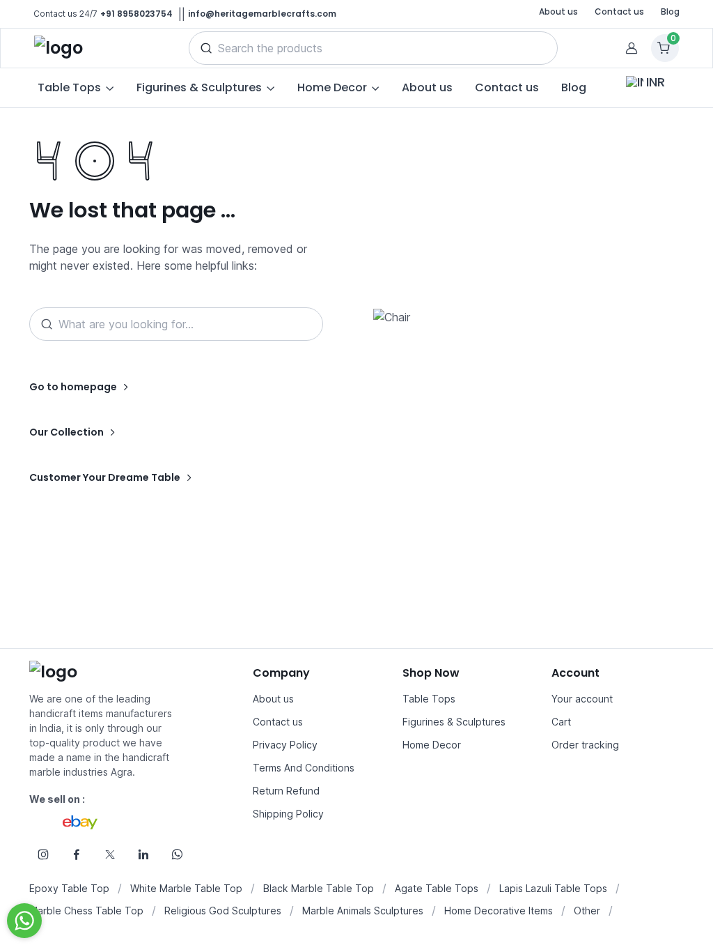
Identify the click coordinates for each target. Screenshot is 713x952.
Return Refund (286, 791)
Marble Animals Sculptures (362, 910)
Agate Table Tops (436, 888)
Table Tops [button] (69, 87)
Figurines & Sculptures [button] (199, 87)
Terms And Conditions (303, 768)
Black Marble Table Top (318, 888)
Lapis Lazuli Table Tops (553, 888)
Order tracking (585, 745)
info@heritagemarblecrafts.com (262, 14)
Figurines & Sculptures (454, 722)
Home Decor (431, 745)
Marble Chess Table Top (86, 910)
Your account (582, 699)
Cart (561, 722)
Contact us (619, 11)
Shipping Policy (288, 814)
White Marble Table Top (186, 888)
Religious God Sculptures (222, 910)
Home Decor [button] (332, 87)
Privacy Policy (285, 745)
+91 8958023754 (136, 14)
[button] (206, 48)
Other (587, 910)
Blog (670, 11)
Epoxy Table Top (69, 888)
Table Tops (428, 699)
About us (558, 11)
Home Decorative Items (498, 910)
